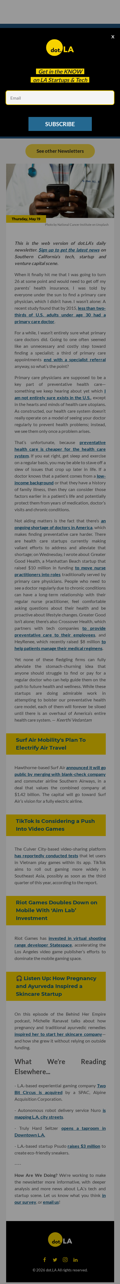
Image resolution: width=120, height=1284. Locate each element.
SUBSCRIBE (60, 124)
